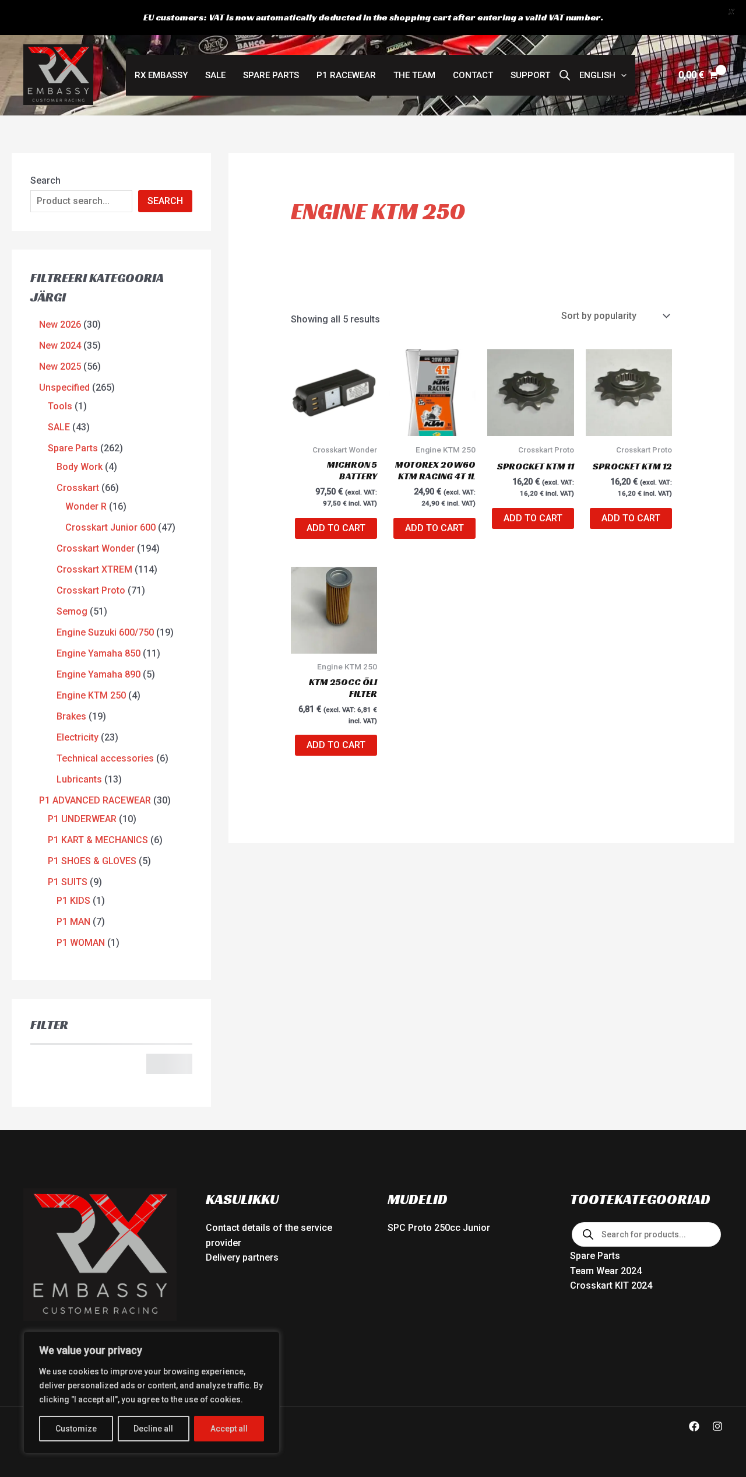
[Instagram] (717, 1426)
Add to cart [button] (336, 528)
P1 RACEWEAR (346, 75)
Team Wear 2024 (606, 1270)
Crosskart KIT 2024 (611, 1285)
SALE (215, 75)
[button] (603, 75)
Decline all (153, 1428)
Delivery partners (242, 1257)
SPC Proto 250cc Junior (439, 1227)
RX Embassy (161, 75)
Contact (473, 75)
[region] (151, 1392)
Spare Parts (271, 75)
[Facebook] (694, 1426)
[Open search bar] (565, 75)
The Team (414, 75)
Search (45, 180)
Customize (76, 1428)
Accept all (229, 1428)
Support (530, 75)
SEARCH (165, 200)
